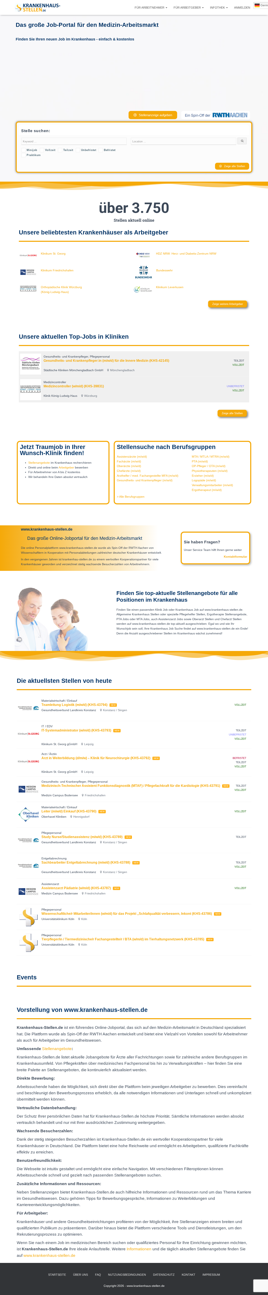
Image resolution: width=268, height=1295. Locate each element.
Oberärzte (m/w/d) (129, 466)
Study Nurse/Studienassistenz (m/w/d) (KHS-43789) (81, 837)
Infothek (218, 7)
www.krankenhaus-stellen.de (49, 1255)
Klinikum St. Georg (53, 253)
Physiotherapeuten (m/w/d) (210, 470)
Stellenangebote (39, 462)
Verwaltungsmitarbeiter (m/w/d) (212, 485)
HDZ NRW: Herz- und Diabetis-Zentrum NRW (186, 253)
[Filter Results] (242, 141)
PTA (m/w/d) (200, 461)
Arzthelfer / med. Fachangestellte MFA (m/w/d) (147, 475)
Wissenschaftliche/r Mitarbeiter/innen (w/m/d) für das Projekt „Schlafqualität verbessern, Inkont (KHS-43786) (126, 913)
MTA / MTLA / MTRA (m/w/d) (210, 456)
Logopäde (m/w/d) (204, 480)
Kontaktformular (235, 556)
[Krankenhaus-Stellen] (37, 7)
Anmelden (242, 7)
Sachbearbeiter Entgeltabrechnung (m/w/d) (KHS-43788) (85, 862)
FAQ (98, 1274)
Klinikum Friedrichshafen (57, 270)
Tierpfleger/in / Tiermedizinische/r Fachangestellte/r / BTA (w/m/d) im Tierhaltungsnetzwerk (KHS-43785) (122, 939)
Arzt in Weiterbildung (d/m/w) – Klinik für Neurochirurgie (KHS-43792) (95, 758)
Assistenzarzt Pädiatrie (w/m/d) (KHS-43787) (76, 888)
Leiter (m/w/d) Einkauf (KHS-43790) (68, 811)
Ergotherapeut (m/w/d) (207, 490)
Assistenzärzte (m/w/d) (132, 456)
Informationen (139, 1249)
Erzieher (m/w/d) (203, 475)
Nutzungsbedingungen (127, 1274)
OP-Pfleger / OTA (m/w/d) (208, 466)
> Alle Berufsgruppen (130, 496)
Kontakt (188, 1274)
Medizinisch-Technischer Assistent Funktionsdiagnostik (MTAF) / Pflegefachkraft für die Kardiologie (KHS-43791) (130, 785)
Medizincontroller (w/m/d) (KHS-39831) (74, 386)
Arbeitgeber (66, 467)
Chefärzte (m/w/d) (129, 470)
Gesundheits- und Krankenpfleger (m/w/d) (145, 480)
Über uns (80, 1274)
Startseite (57, 1274)
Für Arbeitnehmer (150, 7)
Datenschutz (164, 1274)
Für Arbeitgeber (188, 7)
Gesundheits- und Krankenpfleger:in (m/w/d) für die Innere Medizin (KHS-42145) (106, 360)
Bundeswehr (164, 270)
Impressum (211, 1274)
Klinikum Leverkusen (169, 287)
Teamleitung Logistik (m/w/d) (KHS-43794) (74, 705)
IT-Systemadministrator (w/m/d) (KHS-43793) (76, 730)
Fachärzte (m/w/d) (129, 461)
